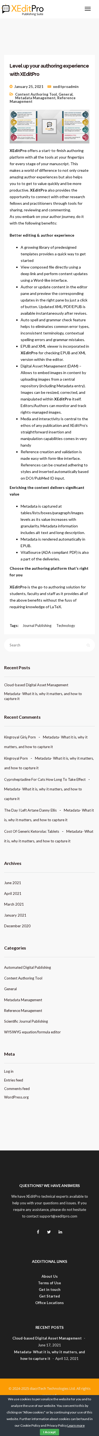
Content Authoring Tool (36, 94)
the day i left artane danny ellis (30, 810)
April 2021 (12, 893)
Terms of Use (49, 1283)
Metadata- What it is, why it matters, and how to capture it (43, 696)
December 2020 (17, 926)
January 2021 (15, 915)
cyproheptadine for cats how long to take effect (45, 779)
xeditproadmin (66, 86)
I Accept (49, 1432)
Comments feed (17, 1088)
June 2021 (12, 883)
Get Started (49, 1296)
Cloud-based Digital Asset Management (36, 685)
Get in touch (50, 1289)
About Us (50, 1276)
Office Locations (49, 1303)
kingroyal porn (16, 758)
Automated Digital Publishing (27, 967)
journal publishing (37, 625)
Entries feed (13, 1080)
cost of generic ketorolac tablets (31, 831)
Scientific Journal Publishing (26, 1021)
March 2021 (14, 904)
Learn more (76, 1425)
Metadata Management (35, 98)
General (66, 94)
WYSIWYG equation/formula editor (32, 1032)
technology (65, 625)
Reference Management (23, 1010)
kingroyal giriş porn (20, 737)
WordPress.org (16, 1097)
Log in (8, 1071)
